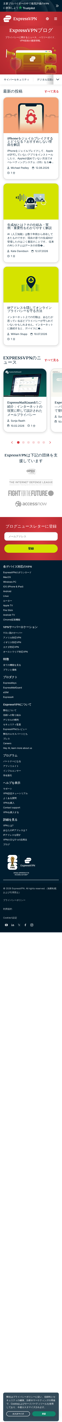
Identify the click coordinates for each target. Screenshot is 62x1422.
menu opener (55, 19)
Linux (6, 596)
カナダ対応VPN (11, 647)
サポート (7, 788)
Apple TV (8, 605)
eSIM (5, 692)
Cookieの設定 (10, 917)
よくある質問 (10, 798)
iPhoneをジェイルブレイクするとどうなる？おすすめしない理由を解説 (30, 142)
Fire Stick (8, 610)
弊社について (10, 710)
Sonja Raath (18, 420)
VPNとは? (8, 825)
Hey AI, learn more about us (17, 748)
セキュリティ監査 (12, 724)
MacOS (7, 577)
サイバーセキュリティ (16, 79)
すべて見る (52, 91)
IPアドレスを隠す (12, 835)
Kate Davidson (19, 251)
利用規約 (7, 908)
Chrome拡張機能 (11, 619)
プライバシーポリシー (14, 900)
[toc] (57, 79)
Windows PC (9, 581)
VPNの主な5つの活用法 (15, 839)
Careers (7, 743)
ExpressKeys (9, 682)
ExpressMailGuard (12, 687)
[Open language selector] (47, 19)
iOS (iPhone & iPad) (13, 586)
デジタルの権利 (11, 719)
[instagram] (32, 925)
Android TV (9, 614)
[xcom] (19, 925)
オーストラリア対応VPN (15, 651)
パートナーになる (12, 761)
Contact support (11, 807)
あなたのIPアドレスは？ (15, 830)
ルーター (7, 600)
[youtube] (6, 925)
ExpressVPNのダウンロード (17, 572)
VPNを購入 (8, 802)
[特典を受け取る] (31, 6)
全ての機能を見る (12, 665)
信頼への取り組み (12, 715)
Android (7, 591)
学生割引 (7, 775)
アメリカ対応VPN (12, 637)
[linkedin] (13, 925)
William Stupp (19, 334)
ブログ (6, 844)
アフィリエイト (11, 766)
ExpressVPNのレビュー (15, 729)
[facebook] (25, 925)
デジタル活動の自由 (48, 79)
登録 (31, 548)
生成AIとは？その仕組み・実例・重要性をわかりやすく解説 (29, 226)
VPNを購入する (11, 812)
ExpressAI (8, 697)
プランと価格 (10, 669)
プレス (6, 738)
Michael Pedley (20, 168)
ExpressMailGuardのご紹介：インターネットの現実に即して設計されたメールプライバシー (24, 409)
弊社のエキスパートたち (15, 733)
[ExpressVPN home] (20, 18)
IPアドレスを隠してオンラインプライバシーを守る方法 (29, 309)
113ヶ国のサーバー (12, 632)
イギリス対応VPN (12, 642)
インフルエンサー (12, 770)
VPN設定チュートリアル (15, 793)
